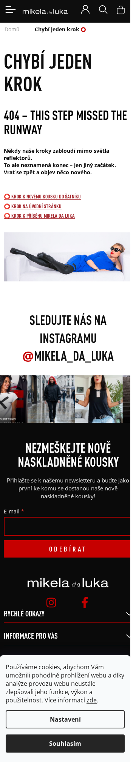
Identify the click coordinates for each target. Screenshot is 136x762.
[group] (50, 399)
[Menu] (10, 9)
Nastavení (65, 719)
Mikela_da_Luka (68, 355)
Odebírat (68, 549)
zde (92, 700)
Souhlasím (65, 743)
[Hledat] (103, 9)
